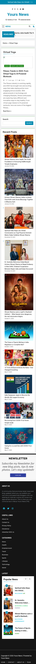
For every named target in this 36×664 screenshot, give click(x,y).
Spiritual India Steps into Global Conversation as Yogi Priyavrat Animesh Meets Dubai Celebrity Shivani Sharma (18, 233)
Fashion (17, 594)
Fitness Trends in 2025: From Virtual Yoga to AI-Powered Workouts (15, 74)
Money (17, 620)
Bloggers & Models (21, 592)
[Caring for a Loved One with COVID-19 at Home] (19, 443)
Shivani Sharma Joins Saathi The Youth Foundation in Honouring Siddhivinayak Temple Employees (18, 162)
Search (5, 119)
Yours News (18, 14)
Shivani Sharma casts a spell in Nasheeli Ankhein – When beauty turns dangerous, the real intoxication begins (18, 314)
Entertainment (19, 608)
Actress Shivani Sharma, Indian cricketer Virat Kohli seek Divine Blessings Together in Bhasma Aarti (19, 199)
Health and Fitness (17, 66)
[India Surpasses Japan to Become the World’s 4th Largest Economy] (18, 393)
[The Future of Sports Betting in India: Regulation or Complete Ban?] (19, 340)
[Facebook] (4, 508)
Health (7, 66)
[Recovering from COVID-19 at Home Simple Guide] (19, 418)
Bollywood (18, 606)
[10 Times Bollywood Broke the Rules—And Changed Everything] (19, 365)
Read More (6, 111)
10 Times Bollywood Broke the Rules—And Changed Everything (23, 629)
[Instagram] (12, 508)
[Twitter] (8, 508)
